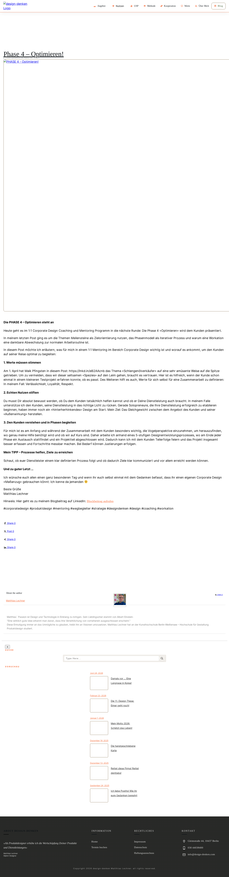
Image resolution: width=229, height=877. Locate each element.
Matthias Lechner (15, 600)
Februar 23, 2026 (98, 695)
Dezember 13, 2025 (99, 763)
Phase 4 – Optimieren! (34, 54)
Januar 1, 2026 (97, 718)
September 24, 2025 (99, 785)
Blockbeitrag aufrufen (100, 501)
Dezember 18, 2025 (99, 740)
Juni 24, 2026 (96, 673)
